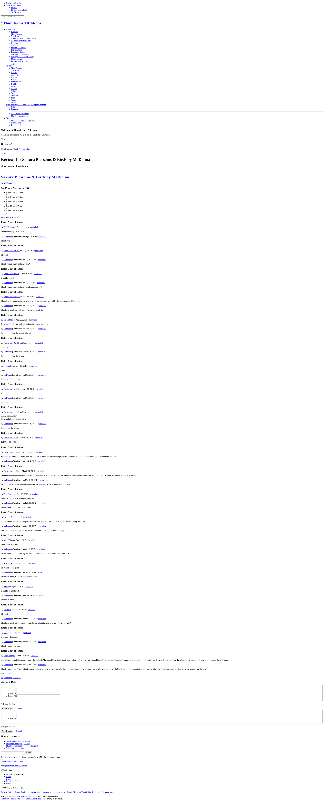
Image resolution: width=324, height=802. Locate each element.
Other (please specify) (15, 748)
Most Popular (16, 34)
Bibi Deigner (9, 227)
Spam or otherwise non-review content (21, 741)
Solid (13, 98)
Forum (8, 783)
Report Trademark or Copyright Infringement (33, 792)
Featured (14, 32)
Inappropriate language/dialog (18, 743)
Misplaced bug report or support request (22, 746)
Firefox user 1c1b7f (11, 412)
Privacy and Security (19, 61)
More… (9, 118)
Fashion (14, 79)
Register (9, 3)
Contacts (14, 45)
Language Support (18, 52)
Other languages (7, 788)
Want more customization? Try (26, 104)
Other (13, 91)
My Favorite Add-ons (19, 116)
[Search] (26, 17)
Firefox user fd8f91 (11, 274)
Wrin (5, 517)
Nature (14, 89)
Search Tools (16, 123)
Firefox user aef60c (11, 471)
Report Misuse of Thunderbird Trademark (84, 792)
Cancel (19, 708)
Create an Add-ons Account (12, 761)
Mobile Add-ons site (21, 149)
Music (13, 86)
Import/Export (16, 50)
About (8, 777)
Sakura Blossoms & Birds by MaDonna (35, 177)
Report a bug (107, 792)
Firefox (14, 8)
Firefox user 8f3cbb (11, 343)
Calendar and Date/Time (21, 41)
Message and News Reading (22, 57)
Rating (11, 696)
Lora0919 (7, 609)
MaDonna (8, 183)
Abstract (14, 75)
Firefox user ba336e (11, 389)
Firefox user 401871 (12, 250)
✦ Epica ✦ (8, 563)
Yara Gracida (8, 494)
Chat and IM (16, 43)
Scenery (14, 93)
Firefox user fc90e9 (11, 438)
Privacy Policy (7, 792)
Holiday (14, 84)
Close (3, 139)
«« (2, 678)
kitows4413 (8, 320)
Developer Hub (17, 125)
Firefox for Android (19, 10)
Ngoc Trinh (8, 540)
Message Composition (20, 54)
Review (12, 694)
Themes (9, 66)
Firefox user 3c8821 (12, 297)
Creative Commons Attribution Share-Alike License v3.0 (24, 799)
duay (5, 633)
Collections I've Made (20, 114)
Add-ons (33, 23)
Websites (14, 102)
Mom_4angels (9, 656)
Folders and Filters (18, 47)
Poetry (6, 586)
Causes (14, 77)
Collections (10, 107)
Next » (15, 678)
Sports (13, 100)
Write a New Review (9, 217)
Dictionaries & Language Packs (23, 120)
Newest (14, 73)
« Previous (8, 678)
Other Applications (13, 5)
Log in (18, 3)
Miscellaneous (17, 59)
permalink (34, 227)
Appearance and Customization (23, 38)
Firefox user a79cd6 (11, 452)
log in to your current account (15, 766)
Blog (8, 779)
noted (23, 796)
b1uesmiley (8, 366)
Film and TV (16, 82)
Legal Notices (59, 792)
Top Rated (15, 36)
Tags (13, 63)
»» (19, 678)
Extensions (10, 29)
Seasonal (14, 95)
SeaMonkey (16, 12)
